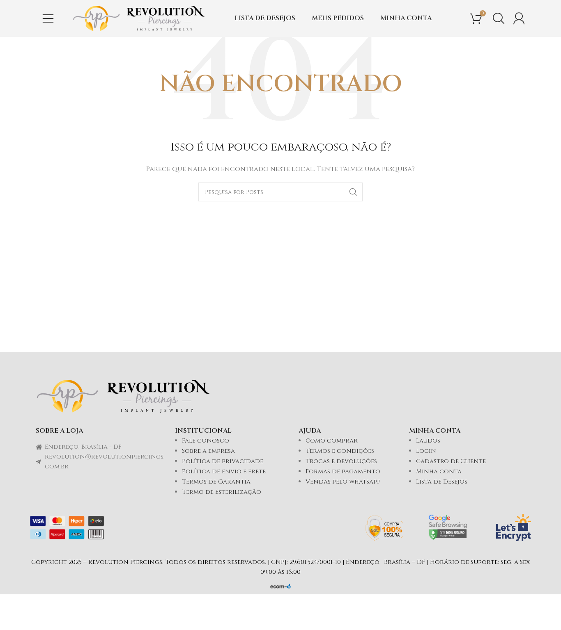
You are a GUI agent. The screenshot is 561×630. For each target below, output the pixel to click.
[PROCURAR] (353, 192)
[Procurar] (498, 18)
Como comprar (332, 440)
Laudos (428, 440)
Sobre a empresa (208, 451)
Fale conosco (205, 440)
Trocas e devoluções (341, 461)
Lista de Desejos (441, 481)
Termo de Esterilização (221, 492)
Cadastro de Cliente (451, 461)
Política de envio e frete (224, 471)
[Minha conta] (519, 18)
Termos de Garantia (216, 481)
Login (426, 451)
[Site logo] (139, 18)
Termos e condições (340, 451)
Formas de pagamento (343, 471)
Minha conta (439, 471)
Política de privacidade (222, 461)
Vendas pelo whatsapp (343, 481)
